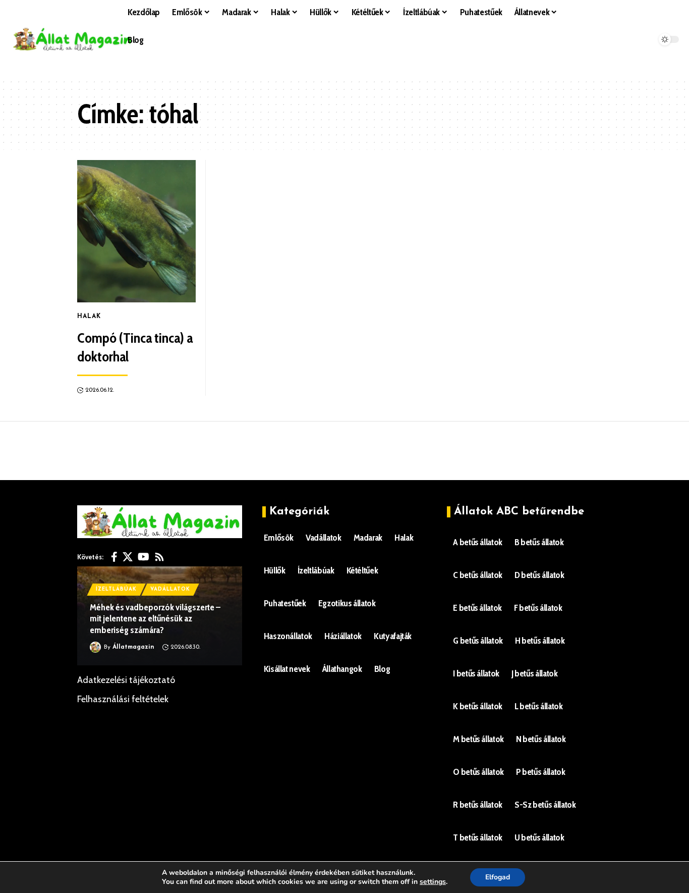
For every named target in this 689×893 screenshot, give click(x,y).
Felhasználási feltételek (122, 699)
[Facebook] (114, 556)
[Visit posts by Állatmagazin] (95, 647)
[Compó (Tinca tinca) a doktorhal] (136, 231)
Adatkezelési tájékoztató (126, 680)
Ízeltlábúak (116, 589)
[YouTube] (143, 556)
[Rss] (159, 556)
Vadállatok (170, 589)
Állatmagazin (133, 647)
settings (433, 881)
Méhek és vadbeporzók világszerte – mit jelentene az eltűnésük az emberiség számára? (155, 619)
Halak (89, 316)
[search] (348, 65)
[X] (127, 556)
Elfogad (497, 877)
